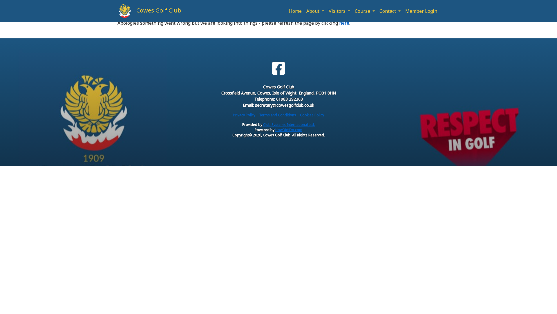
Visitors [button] (338, 11)
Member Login (421, 11)
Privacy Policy (244, 115)
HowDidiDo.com (288, 129)
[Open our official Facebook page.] (278, 68)
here (344, 23)
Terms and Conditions (277, 115)
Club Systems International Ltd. (289, 124)
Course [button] (363, 11)
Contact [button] (388, 11)
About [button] (313, 11)
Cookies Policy (312, 115)
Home (295, 11)
